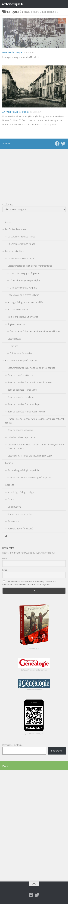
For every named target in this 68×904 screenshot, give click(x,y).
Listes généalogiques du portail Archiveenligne (30, 265)
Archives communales (18, 309)
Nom (4, 558)
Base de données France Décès (22, 389)
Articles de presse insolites (20, 513)
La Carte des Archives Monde (21, 243)
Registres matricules (17, 324)
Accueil (8, 222)
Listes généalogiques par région (25, 280)
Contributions (14, 506)
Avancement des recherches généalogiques (30, 477)
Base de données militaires (20, 375)
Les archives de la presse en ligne (23, 294)
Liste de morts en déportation (22, 437)
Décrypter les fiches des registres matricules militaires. (35, 331)
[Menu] (64, 4)
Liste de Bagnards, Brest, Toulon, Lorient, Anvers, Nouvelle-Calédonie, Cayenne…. (34, 446)
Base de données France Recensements (26, 411)
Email (4, 569)
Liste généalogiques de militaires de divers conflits (31, 367)
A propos (9, 484)
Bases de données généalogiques (21, 360)
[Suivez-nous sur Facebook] (57, 143)
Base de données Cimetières (21, 397)
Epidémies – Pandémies (21, 353)
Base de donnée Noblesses (20, 429)
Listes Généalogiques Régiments (25, 273)
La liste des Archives (14, 251)
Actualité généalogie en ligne (21, 492)
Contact (11, 499)
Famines (14, 345)
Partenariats (13, 521)
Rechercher (56, 750)
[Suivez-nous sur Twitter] (63, 143)
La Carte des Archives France (21, 236)
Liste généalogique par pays (23, 287)
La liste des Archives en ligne (21, 258)
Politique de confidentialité (20, 528)
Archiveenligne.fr (12, 4)
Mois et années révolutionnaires (23, 316)
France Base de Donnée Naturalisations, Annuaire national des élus (34, 420)
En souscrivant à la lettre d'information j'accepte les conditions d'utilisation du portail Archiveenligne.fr (29, 583)
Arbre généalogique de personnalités (25, 302)
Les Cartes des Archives (16, 229)
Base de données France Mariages (24, 404)
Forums (8, 462)
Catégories (7, 204)
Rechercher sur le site (12, 744)
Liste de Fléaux (14, 338)
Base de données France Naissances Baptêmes (30, 382)
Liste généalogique (12, 52)
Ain (3, 111)
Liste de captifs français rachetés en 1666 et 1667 (30, 455)
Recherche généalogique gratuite (23, 470)
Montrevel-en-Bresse (18, 111)
